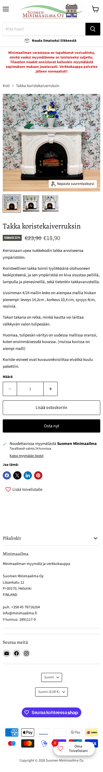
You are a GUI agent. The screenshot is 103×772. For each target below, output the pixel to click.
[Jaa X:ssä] (17, 475)
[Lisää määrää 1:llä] (51, 389)
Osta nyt (51, 426)
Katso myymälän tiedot (26, 456)
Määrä (8, 377)
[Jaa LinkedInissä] (28, 475)
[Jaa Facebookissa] (7, 475)
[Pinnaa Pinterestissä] (38, 475)
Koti (6, 85)
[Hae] (92, 29)
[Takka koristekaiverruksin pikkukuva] (12, 203)
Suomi (49, 677)
